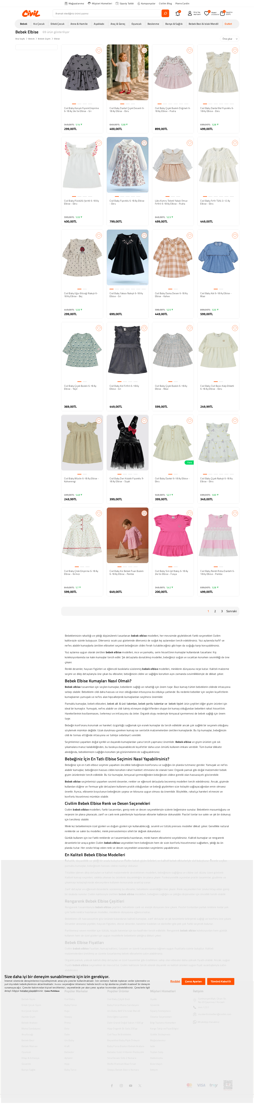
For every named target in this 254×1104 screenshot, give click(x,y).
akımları (132, 704)
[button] (24, 24)
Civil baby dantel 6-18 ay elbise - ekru (172, 480)
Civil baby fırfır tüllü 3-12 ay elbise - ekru (215, 202)
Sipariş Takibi (127, 3)
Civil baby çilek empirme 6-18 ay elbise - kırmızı (81, 573)
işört (181, 704)
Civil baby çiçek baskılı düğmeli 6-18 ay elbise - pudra (173, 110)
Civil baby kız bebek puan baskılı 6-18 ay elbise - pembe (127, 573)
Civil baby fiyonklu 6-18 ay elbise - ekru (127, 202)
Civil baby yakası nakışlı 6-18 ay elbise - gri (126, 295)
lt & (119, 704)
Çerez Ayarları (193, 981)
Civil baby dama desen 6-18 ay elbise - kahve (171, 295)
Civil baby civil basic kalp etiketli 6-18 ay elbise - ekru (217, 387)
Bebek (31, 38)
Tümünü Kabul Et (221, 981)
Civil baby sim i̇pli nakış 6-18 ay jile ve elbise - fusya (171, 573)
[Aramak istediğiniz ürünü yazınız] (165, 13)
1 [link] (208, 611)
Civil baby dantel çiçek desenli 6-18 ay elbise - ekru (127, 110)
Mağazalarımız (76, 3)
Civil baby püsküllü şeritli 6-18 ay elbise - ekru (81, 202)
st (125, 704)
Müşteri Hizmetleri (102, 3)
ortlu (150, 704)
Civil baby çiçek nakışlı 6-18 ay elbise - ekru (216, 480)
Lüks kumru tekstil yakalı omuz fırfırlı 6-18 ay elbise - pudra (171, 202)
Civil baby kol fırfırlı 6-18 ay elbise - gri (124, 387)
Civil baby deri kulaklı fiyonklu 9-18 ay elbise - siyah (127, 480)
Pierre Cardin (182, 3)
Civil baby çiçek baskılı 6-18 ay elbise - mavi (171, 387)
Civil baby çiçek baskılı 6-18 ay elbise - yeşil (80, 387)
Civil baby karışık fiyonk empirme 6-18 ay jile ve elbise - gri (81, 110)
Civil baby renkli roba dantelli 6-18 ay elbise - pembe (217, 573)
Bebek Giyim (44, 38)
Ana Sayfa (20, 38)
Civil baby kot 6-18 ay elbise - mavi (216, 295)
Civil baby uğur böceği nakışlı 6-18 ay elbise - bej (81, 295)
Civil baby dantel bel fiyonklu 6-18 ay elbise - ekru (217, 110)
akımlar (159, 704)
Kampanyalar (148, 3)
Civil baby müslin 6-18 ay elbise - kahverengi (81, 480)
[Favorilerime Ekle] (99, 50)
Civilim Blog (165, 3)
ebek (112, 704)
